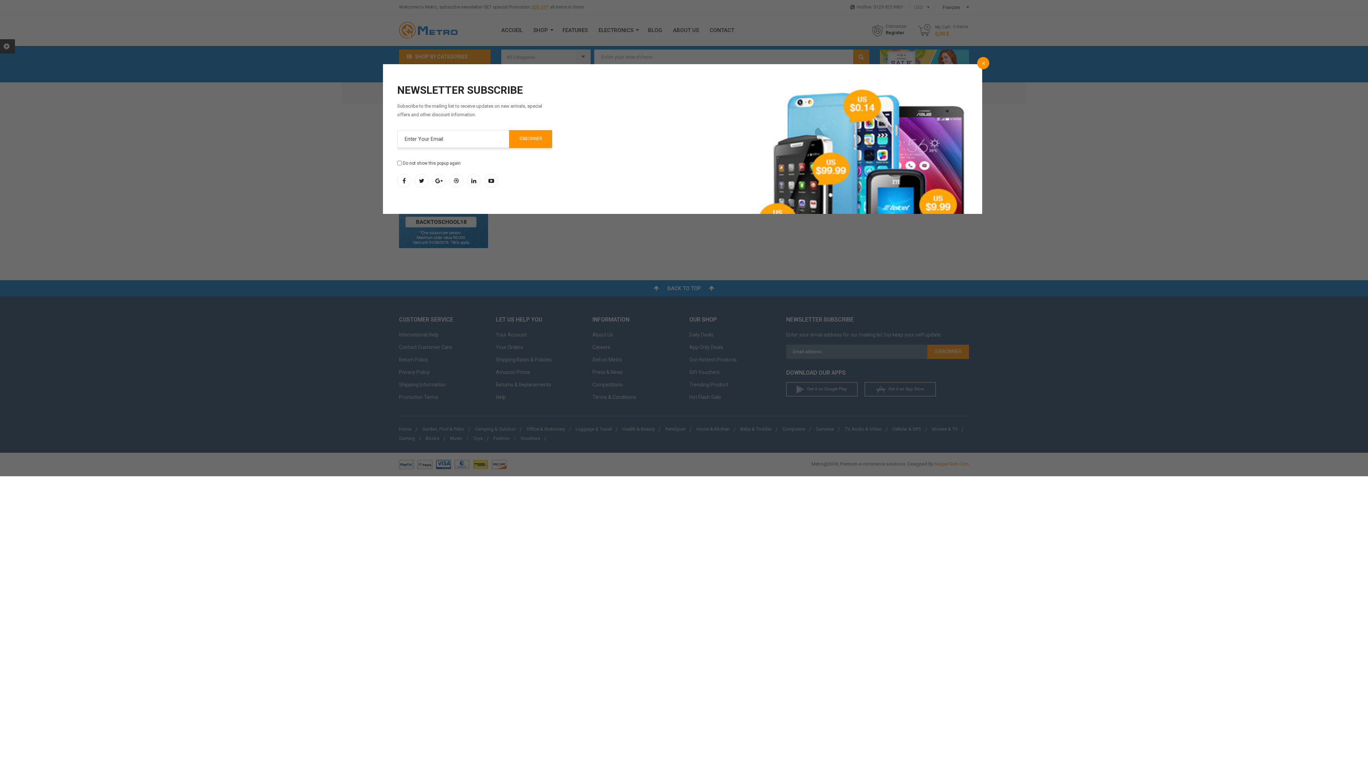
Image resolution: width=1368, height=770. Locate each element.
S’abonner (530, 138)
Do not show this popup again (432, 163)
